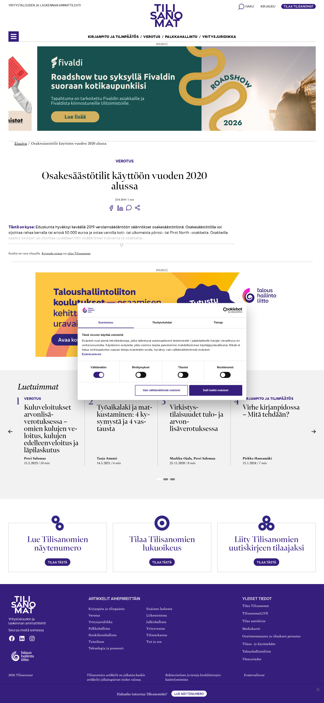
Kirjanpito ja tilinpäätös (113, 36)
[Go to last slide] (10, 432)
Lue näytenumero (189, 693)
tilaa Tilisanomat (79, 253)
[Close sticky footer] (318, 690)
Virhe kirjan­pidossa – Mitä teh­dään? (271, 411)
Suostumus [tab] (105, 322)
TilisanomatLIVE (255, 613)
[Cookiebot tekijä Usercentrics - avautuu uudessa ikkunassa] (225, 310)
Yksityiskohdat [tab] (162, 322)
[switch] (141, 375)
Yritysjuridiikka (219, 36)
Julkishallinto (156, 622)
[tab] (159, 479)
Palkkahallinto (181, 36)
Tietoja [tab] (218, 322)
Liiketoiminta (156, 615)
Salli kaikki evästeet (215, 390)
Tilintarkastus (156, 635)
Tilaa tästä (57, 562)
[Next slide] (314, 432)
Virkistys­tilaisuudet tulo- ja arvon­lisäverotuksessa (196, 418)
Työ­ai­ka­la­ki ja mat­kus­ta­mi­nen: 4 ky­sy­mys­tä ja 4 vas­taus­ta (124, 418)
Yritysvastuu (155, 628)
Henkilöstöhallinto (102, 635)
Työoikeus (96, 642)
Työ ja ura (154, 642)
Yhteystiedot (251, 659)
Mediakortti (251, 629)
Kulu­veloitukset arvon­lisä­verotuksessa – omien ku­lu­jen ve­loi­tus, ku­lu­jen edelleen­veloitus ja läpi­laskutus (51, 429)
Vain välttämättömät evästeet (161, 390)
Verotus (151, 36)
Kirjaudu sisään (52, 253)
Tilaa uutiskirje (254, 621)
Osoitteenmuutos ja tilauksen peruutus (271, 636)
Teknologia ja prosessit (106, 648)
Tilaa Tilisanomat (299, 6)
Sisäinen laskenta (159, 609)
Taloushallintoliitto (256, 651)
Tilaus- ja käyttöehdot (258, 644)
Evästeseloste (91, 354)
